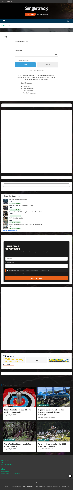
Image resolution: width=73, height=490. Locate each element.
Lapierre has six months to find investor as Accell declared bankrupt (51, 412)
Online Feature (9, 439)
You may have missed (11, 385)
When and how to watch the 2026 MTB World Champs (52, 445)
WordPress (65, 486)
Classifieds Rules (7, 465)
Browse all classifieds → (10, 230)
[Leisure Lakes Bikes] (59, 360)
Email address (9, 262)
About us (4, 469)
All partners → (8, 364)
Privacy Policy (40, 486)
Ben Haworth (19, 415)
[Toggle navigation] (3, 21)
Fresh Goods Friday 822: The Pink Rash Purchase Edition (18, 411)
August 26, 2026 (43, 449)
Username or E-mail (22, 41)
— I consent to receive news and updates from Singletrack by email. (29, 270)
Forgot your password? (36, 70)
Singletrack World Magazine (24, 486)
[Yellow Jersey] (14, 360)
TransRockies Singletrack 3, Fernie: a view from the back (19, 445)
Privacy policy (26, 273)
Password (19, 50)
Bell (36, 360)
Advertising (5, 471)
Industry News (43, 405)
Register (47, 64)
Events (41, 439)
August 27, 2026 (9, 449)
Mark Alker (52, 417)
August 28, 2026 (9, 415)
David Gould (18, 449)
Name (6, 254)
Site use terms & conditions (10, 473)
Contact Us (5, 460)
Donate (3, 467)
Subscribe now (36, 278)
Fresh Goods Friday (11, 405)
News (46, 439)
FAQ (2, 463)
